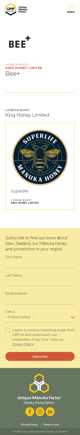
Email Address (16, 293)
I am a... (10, 311)
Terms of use (51, 424)
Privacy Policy (22, 344)
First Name (13, 257)
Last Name (13, 275)
